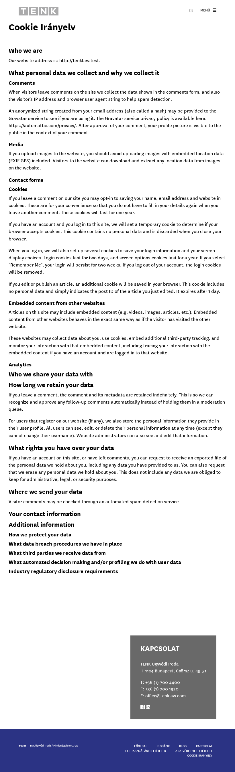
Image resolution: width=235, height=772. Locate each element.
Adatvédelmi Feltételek (193, 750)
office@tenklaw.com (165, 695)
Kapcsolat (204, 745)
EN (191, 10)
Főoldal (140, 745)
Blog (183, 745)
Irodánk (163, 745)
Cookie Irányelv (199, 755)
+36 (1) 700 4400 (162, 682)
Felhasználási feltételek (145, 750)
